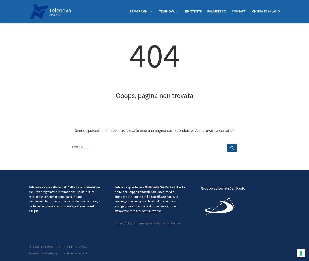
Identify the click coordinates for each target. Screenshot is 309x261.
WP (46, 253)
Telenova (47, 247)
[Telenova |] (50, 10)
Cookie (176, 223)
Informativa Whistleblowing (151, 223)
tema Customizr (80, 253)
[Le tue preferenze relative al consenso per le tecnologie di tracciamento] (301, 253)
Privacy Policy (123, 223)
